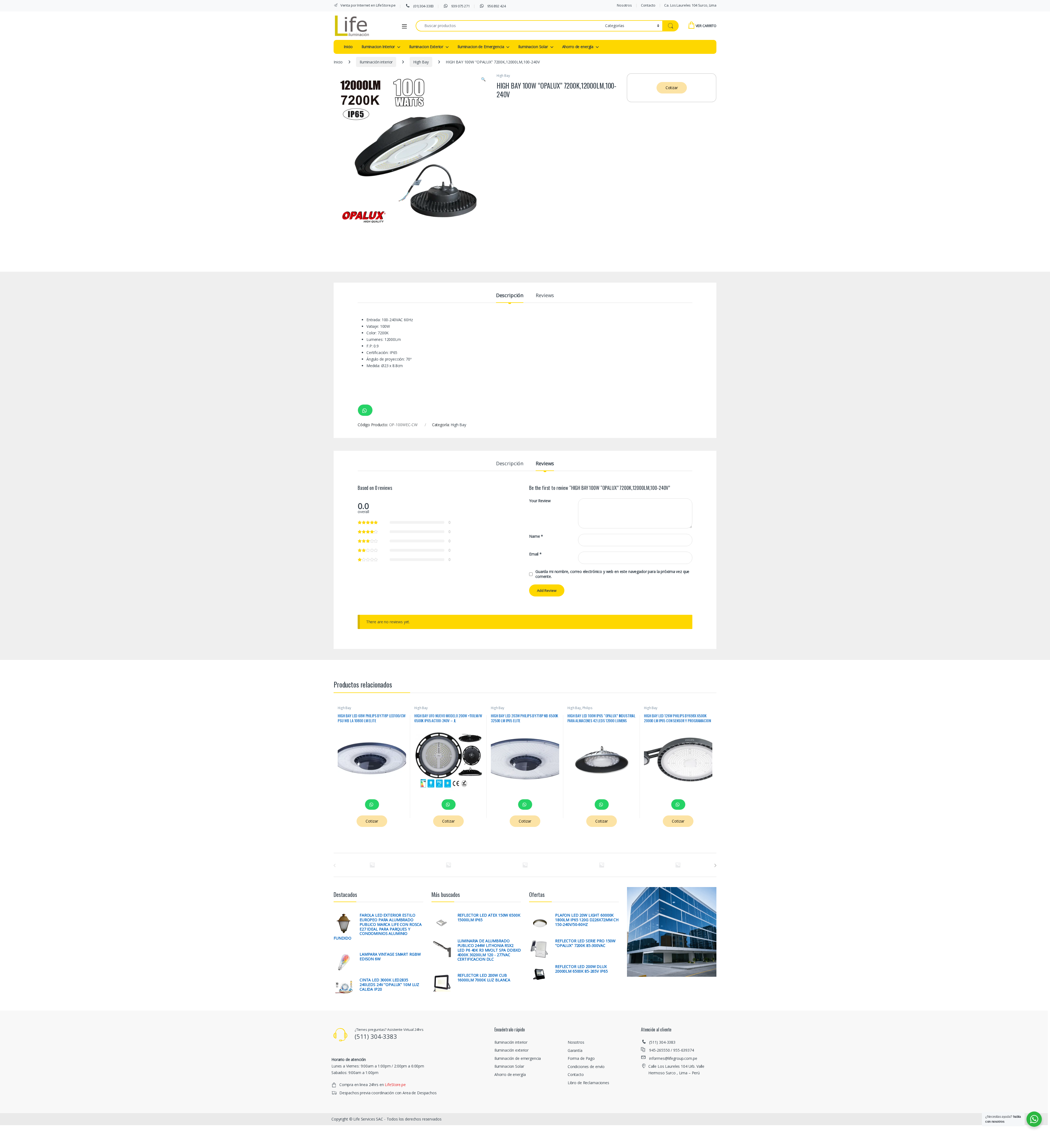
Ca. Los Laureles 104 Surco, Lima (690, 5)
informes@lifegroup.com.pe (673, 1058)
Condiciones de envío (586, 1066)
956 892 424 (496, 6)
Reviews (545, 296)
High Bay (421, 62)
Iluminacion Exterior (426, 46)
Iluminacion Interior (378, 46)
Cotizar (672, 87)
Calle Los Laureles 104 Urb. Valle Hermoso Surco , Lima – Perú (676, 1069)
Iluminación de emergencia (517, 1058)
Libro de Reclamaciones (588, 1082)
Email (535, 554)
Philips (587, 708)
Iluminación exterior (511, 1050)
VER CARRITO (706, 25)
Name (536, 536)
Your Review (539, 500)
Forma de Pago (581, 1058)
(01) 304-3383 (423, 6)
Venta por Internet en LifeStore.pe (368, 5)
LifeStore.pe (395, 1084)
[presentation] (715, 865)
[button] (483, 79)
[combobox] (509, 25)
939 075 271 (460, 6)
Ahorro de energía (578, 46)
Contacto (648, 5)
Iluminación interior (376, 62)
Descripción (509, 296)
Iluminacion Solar (533, 46)
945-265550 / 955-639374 (671, 1050)
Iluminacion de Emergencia (480, 46)
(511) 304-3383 (662, 1042)
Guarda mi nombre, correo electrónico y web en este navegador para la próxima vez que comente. (612, 574)
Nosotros (624, 5)
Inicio (348, 46)
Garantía (575, 1050)
